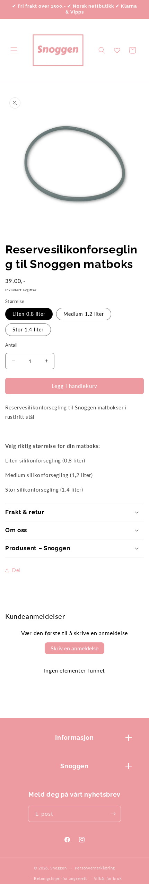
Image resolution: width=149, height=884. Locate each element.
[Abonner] (113, 814)
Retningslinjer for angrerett (60, 878)
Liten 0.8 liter (28, 314)
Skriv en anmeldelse (74, 648)
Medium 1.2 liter (83, 314)
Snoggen (58, 868)
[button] (13, 50)
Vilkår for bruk (108, 878)
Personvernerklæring (95, 868)
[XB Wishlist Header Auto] (117, 50)
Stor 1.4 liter (28, 329)
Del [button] (16, 570)
